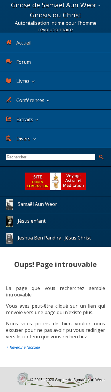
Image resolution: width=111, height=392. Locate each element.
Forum (23, 62)
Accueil (23, 43)
